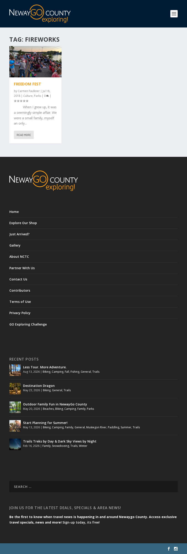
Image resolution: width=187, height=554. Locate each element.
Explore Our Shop (23, 223)
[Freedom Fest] (35, 62)
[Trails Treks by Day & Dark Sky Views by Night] (15, 444)
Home (14, 211)
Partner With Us (22, 268)
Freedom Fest (27, 84)
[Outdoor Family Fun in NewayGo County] (15, 407)
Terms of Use (20, 301)
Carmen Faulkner (29, 91)
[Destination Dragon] (15, 388)
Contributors (19, 290)
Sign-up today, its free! (81, 522)
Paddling (113, 427)
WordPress (83, 549)
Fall (67, 372)
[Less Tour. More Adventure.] (15, 370)
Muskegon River (96, 427)
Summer (126, 427)
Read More (24, 135)
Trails (95, 372)
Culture (28, 96)
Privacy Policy (20, 313)
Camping (57, 372)
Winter (83, 446)
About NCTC (19, 256)
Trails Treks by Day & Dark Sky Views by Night (59, 441)
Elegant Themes (41, 549)
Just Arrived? (19, 234)
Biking (46, 372)
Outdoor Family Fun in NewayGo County (55, 404)
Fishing (74, 372)
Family (81, 409)
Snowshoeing (60, 446)
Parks (37, 96)
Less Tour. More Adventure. (45, 367)
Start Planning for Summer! (45, 423)
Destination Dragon (39, 385)
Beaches (48, 409)
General (86, 372)
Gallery (15, 245)
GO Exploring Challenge (28, 324)
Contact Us (18, 279)
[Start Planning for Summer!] (15, 426)
